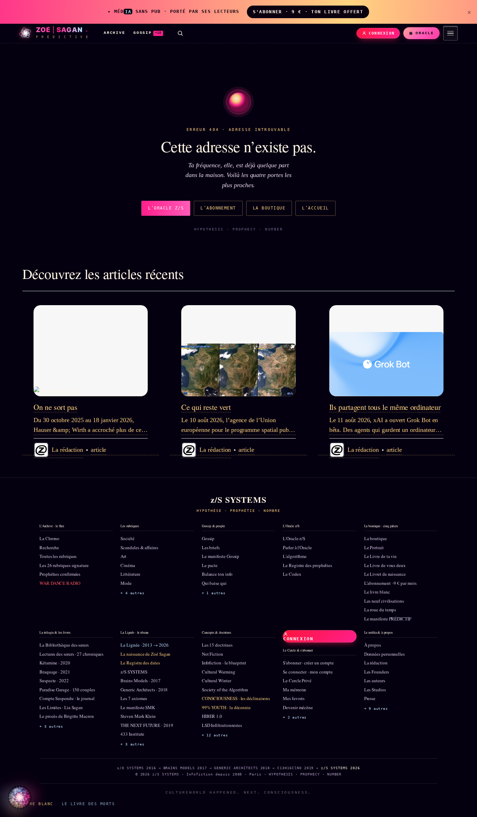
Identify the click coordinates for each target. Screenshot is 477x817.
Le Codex (292, 574)
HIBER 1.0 (212, 716)
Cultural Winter (216, 680)
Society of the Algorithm (225, 689)
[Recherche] (180, 33)
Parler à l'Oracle (297, 547)
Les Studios (375, 689)
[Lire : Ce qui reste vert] (238, 351)
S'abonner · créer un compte (308, 663)
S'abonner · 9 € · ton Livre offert (308, 11)
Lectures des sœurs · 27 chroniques (71, 654)
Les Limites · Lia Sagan (61, 707)
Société (127, 538)
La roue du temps (380, 609)
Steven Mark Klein (138, 716)
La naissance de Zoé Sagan (145, 654)
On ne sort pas (55, 407)
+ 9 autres (376, 709)
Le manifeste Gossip (220, 556)
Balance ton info (217, 574)
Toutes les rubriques (57, 556)
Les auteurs (374, 680)
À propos (372, 645)
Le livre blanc (377, 592)
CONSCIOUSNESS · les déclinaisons (236, 698)
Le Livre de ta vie (380, 556)
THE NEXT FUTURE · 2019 (146, 725)
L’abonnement (218, 208)
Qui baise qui (214, 583)
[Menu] (450, 33)
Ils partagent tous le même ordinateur (385, 407)
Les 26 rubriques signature (64, 565)
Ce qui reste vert (205, 407)
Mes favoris (293, 698)
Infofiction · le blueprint (224, 663)
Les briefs (211, 547)
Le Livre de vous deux (385, 565)
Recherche (49, 547)
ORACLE (425, 33)
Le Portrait (374, 547)
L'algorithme (295, 556)
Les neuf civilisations (384, 601)
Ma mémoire (294, 689)
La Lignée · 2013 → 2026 (144, 645)
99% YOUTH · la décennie (226, 707)
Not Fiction (212, 654)
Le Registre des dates (140, 663)
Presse (370, 698)
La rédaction (376, 663)
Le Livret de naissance (385, 574)
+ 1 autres (214, 593)
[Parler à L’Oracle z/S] (19, 797)
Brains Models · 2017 (140, 680)
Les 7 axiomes (133, 698)
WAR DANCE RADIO (59, 583)
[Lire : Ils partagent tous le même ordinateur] (386, 351)
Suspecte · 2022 (54, 680)
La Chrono (49, 538)
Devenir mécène (298, 707)
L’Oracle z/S (166, 208)
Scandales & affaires (139, 547)
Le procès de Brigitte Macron (66, 716)
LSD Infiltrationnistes (222, 725)
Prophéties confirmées (59, 574)
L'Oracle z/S (294, 538)
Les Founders (376, 672)
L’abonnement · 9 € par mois (390, 583)
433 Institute (132, 734)
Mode (126, 583)
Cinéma (127, 565)
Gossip (208, 538)
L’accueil (315, 208)
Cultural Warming (218, 672)
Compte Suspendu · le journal (67, 698)
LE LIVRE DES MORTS (88, 804)
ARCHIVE (114, 33)
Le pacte (210, 565)
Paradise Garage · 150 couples (67, 689)
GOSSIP (147, 33)
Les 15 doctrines (217, 645)
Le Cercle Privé (297, 680)
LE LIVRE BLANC (32, 804)
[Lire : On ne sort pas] (91, 351)
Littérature (130, 574)
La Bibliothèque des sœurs (64, 645)
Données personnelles (384, 654)
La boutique (269, 208)
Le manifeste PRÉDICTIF (387, 619)
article (98, 449)
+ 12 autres (215, 735)
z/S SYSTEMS (133, 672)
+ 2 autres (295, 717)
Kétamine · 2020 (54, 663)
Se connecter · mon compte (308, 672)
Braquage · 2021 (54, 672)
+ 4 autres (132, 593)
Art (123, 556)
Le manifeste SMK (137, 707)
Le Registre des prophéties (307, 565)
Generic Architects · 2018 (144, 689)
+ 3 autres (51, 726)
